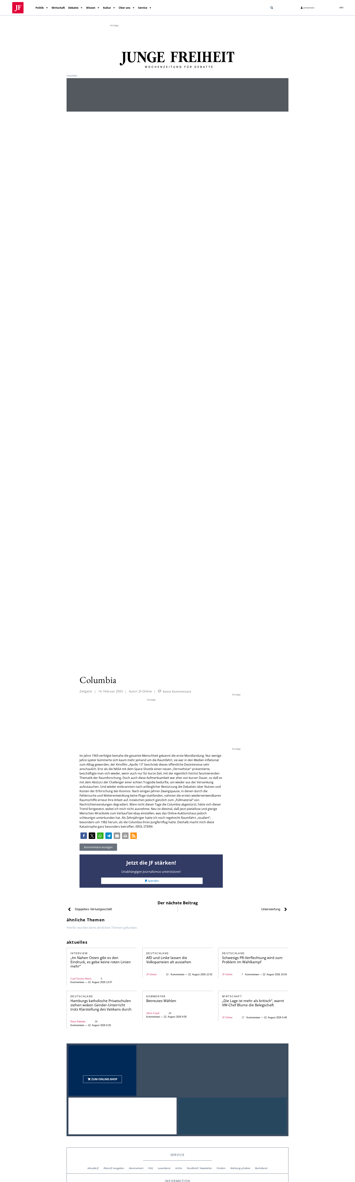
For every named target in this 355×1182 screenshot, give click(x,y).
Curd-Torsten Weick (81, 978)
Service (142, 7)
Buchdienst (261, 1168)
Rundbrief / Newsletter (199, 1168)
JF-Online (151, 974)
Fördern (221, 1168)
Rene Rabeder (78, 1021)
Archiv (178, 1168)
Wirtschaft (58, 7)
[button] (271, 7)
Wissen (90, 7)
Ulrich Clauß (152, 1013)
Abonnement (136, 1168)
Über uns (124, 7)
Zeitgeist (86, 691)
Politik (40, 7)
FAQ (150, 1168)
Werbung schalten (240, 1168)
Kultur (107, 7)
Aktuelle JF (93, 1168)
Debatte (73, 7)
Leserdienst (164, 1168)
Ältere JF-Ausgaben (114, 1168)
